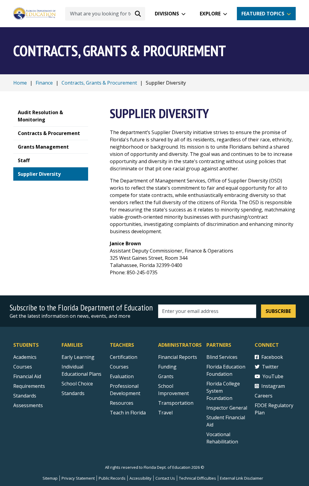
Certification (123, 357)
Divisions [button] (167, 13)
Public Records (112, 478)
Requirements (29, 386)
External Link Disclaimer (241, 478)
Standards (24, 395)
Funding (167, 366)
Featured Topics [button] (262, 13)
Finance (44, 82)
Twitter (270, 366)
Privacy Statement (78, 478)
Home (20, 82)
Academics (25, 357)
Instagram (273, 386)
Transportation (175, 403)
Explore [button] (210, 13)
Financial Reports (177, 357)
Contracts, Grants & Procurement (99, 82)
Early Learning (78, 357)
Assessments (28, 405)
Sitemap (50, 478)
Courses (22, 366)
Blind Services (221, 357)
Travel (165, 412)
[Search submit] (138, 14)
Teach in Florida (128, 412)
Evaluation (122, 376)
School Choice (77, 383)
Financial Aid (27, 376)
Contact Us (165, 478)
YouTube (273, 376)
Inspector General (226, 407)
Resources (121, 403)
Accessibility (140, 478)
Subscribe (278, 311)
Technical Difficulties (197, 478)
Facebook (272, 357)
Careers (263, 395)
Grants (166, 376)
